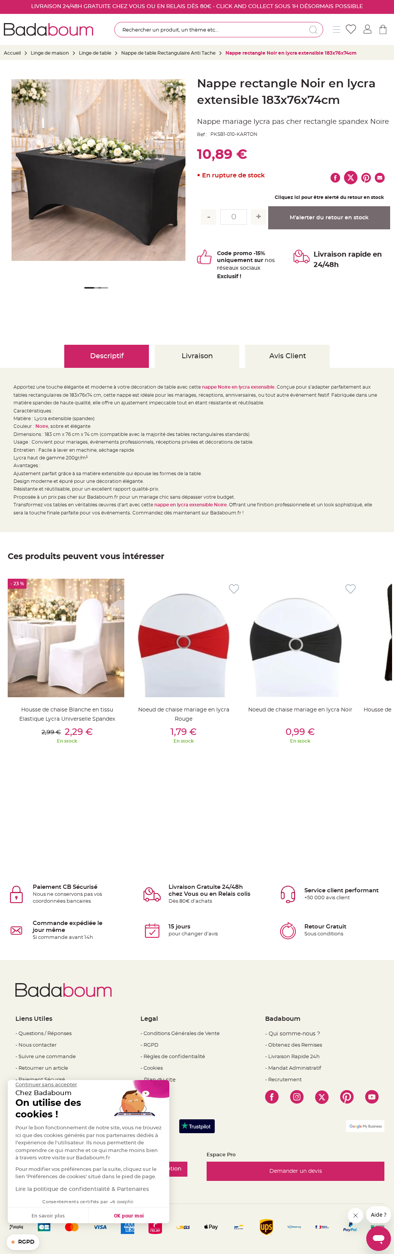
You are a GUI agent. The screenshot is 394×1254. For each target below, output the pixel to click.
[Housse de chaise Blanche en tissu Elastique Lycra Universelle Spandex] (67, 638)
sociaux (249, 268)
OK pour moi (129, 1215)
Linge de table (95, 53)
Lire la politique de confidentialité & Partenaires (82, 1189)
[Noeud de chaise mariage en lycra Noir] (300, 638)
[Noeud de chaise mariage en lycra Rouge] (183, 638)
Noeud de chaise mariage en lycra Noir (300, 710)
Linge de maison (50, 53)
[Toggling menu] (336, 29)
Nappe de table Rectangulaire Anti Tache (168, 53)
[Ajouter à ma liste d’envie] (117, 589)
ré (220, 268)
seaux (231, 268)
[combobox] (218, 29)
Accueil (12, 53)
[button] (87, 293)
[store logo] (48, 29)
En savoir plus (48, 1215)
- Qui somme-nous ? (292, 1034)
